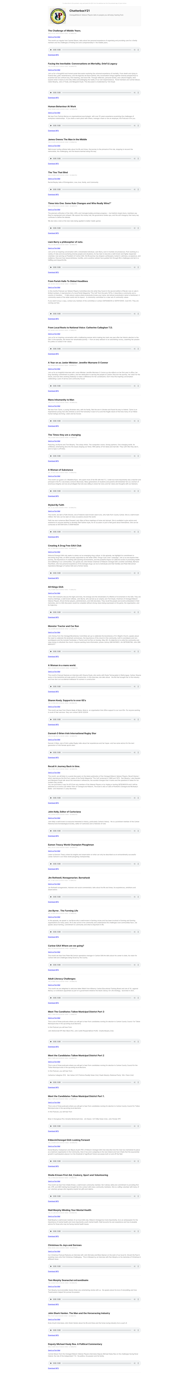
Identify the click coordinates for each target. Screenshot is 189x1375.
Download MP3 (53, 55)
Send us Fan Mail (54, 37)
